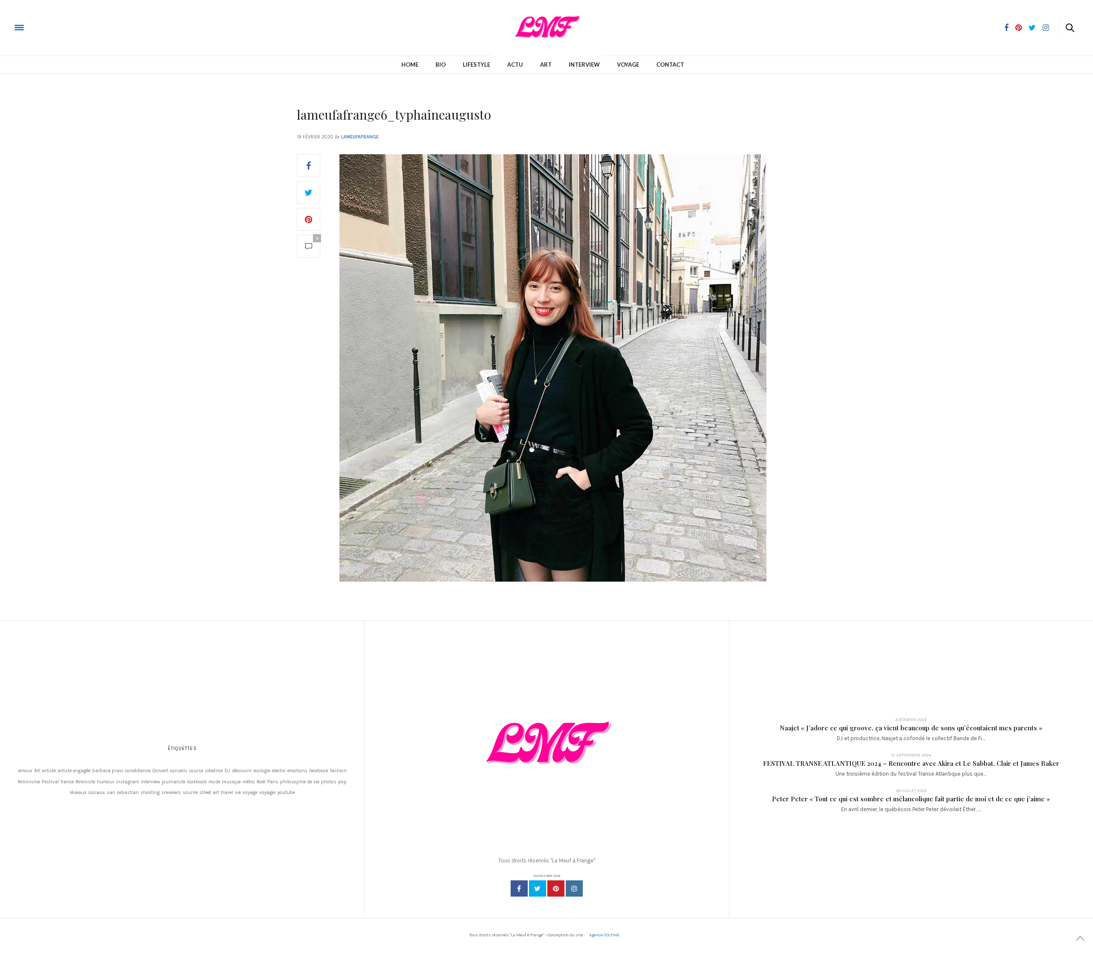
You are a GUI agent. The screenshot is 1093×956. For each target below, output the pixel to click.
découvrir (242, 771)
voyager (267, 792)
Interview (584, 64)
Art (546, 64)
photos (328, 782)
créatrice (214, 771)
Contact (670, 64)
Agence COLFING (604, 935)
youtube (286, 792)
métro (249, 782)
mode (214, 782)
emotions (297, 771)
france (67, 782)
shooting (150, 792)
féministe (85, 782)
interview (150, 782)
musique (231, 782)
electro (279, 771)
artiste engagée (74, 771)
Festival (50, 782)
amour (25, 771)
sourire (190, 792)
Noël (261, 782)
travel (227, 792)
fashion (338, 771)
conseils (178, 771)
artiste (49, 771)
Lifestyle (476, 64)
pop (342, 782)
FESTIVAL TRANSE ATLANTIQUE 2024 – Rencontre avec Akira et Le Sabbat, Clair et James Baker (911, 763)
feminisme (29, 782)
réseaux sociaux (87, 792)
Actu (515, 64)
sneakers (171, 792)
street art (209, 792)
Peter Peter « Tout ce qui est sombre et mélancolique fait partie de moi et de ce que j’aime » (911, 798)
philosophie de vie (299, 782)
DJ (227, 771)
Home (409, 64)
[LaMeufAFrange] (40, 27)
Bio (440, 64)
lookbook (197, 782)
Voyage (628, 64)
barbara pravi (107, 771)
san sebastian (123, 792)
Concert (160, 771)
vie (238, 792)
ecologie (262, 771)
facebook (318, 771)
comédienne (138, 771)
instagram (127, 782)
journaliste (173, 782)
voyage (250, 792)
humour (105, 782)
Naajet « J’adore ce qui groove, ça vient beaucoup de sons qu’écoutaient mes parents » (911, 728)
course (196, 771)
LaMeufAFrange (360, 137)
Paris (272, 782)
